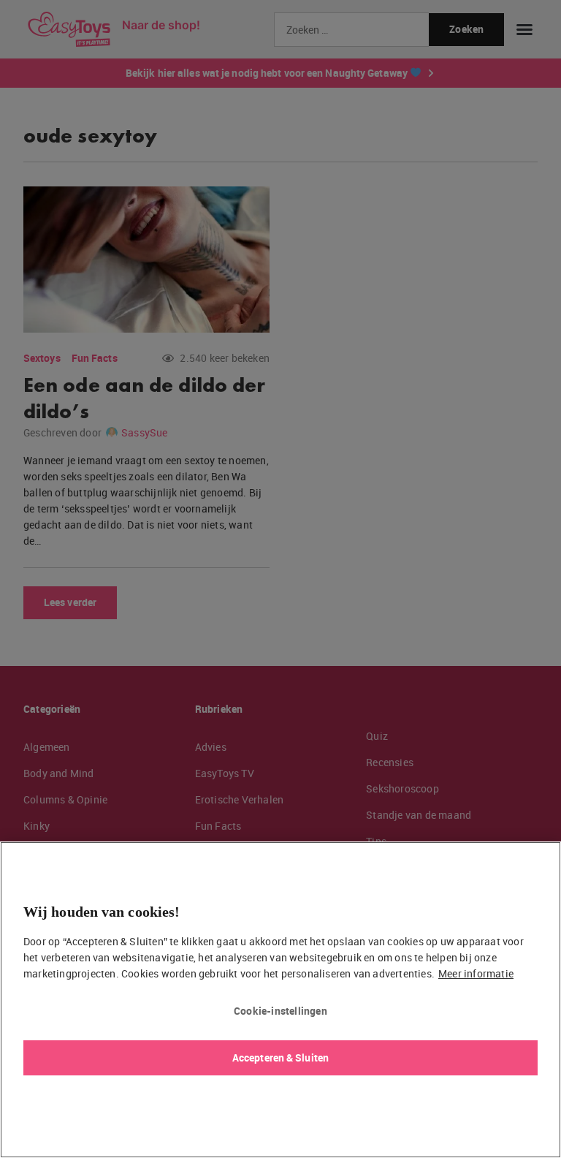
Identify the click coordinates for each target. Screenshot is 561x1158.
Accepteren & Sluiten (280, 1057)
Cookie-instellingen (280, 1011)
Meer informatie (476, 973)
